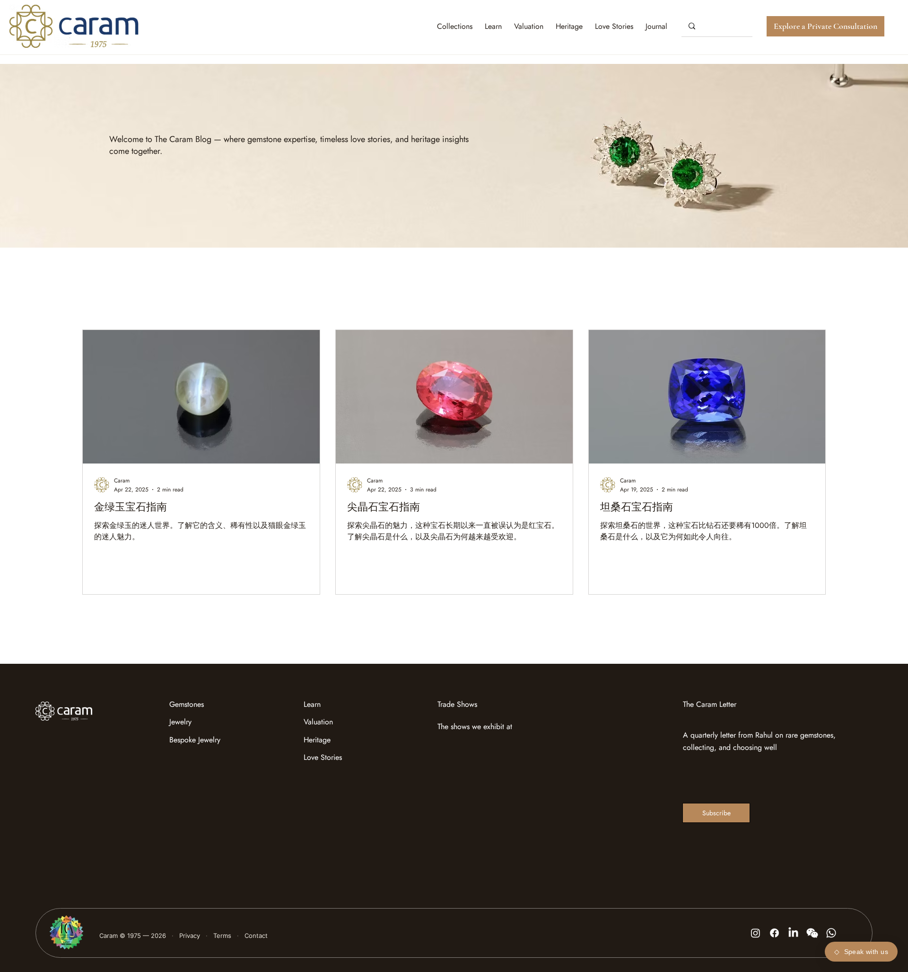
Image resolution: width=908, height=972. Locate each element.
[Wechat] (812, 933)
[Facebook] (774, 933)
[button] (656, 26)
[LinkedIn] (793, 933)
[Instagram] (755, 933)
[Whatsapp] (831, 933)
